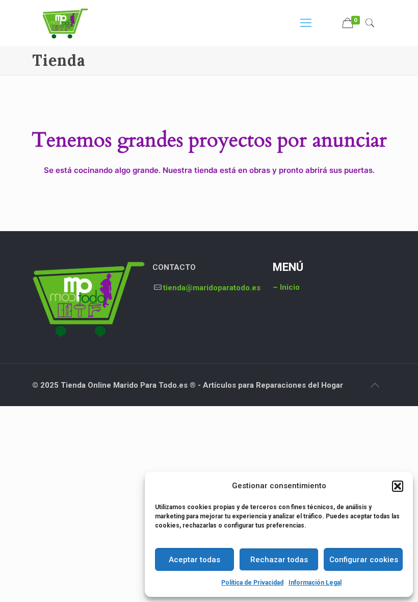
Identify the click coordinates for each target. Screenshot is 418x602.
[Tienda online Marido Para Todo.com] (65, 23)
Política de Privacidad (252, 582)
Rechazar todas (279, 559)
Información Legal (315, 582)
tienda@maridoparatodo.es (211, 287)
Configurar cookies (363, 559)
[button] (398, 486)
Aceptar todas (194, 559)
